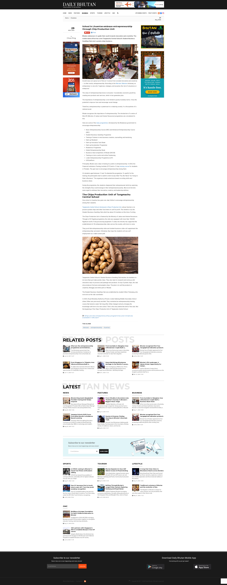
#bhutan (86, 327)
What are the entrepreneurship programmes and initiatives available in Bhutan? (107, 317)
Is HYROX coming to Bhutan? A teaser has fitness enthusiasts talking (81, 470)
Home (64, 13)
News (70, 13)
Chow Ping (71, 38)
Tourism (99, 13)
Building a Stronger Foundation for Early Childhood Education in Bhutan (82, 513)
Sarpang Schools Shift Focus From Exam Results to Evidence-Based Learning (82, 416)
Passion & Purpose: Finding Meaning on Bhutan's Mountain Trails (116, 418)
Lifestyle (107, 13)
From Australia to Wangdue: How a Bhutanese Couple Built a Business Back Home (151, 399)
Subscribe (82, 566)
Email (87, 32)
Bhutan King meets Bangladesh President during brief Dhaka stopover (82, 399)
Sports (92, 13)
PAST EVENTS (153, 13)
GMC (113, 13)
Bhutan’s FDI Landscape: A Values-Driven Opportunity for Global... (150, 364)
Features (77, 13)
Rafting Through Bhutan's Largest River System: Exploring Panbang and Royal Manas (116, 487)
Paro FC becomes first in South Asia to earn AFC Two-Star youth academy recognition (82, 487)
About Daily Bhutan (68, 581)
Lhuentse (107, 327)
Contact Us (79, 581)
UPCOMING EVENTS (141, 13)
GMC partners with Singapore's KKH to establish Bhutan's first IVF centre (83, 529)
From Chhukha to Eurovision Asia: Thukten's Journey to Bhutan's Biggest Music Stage (117, 399)
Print (94, 32)
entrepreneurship (96, 327)
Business (85, 13)
